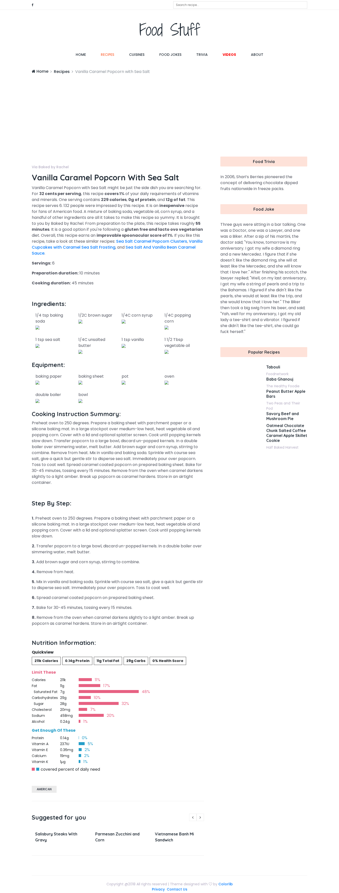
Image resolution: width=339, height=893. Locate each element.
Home (84, 54)
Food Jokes (170, 54)
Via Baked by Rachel (50, 167)
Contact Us (177, 889)
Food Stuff (169, 29)
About (257, 54)
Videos (229, 54)
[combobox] (240, 5)
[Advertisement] (169, 112)
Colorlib (225, 884)
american (44, 789)
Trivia (202, 54)
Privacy (158, 889)
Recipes (107, 54)
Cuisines (136, 54)
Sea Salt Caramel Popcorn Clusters (151, 241)
